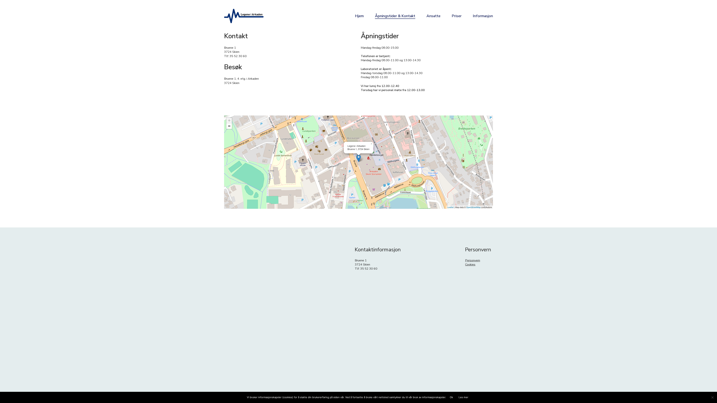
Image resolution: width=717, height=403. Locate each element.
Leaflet (450, 207)
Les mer (463, 397)
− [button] (229, 126)
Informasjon (483, 15)
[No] (712, 397)
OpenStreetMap (473, 207)
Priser (457, 15)
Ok (451, 397)
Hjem (359, 15)
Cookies (470, 265)
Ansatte (433, 15)
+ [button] (229, 120)
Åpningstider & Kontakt (395, 15)
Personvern (472, 260)
